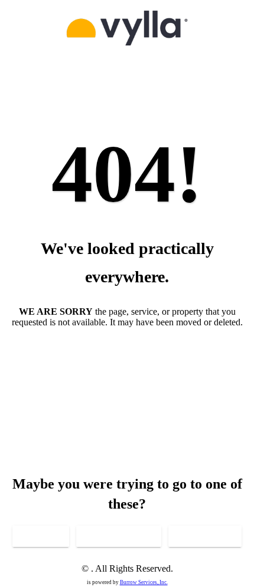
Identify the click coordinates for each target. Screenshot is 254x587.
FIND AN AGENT (205, 536)
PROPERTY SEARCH (119, 536)
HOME (40, 536)
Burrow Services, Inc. (144, 582)
